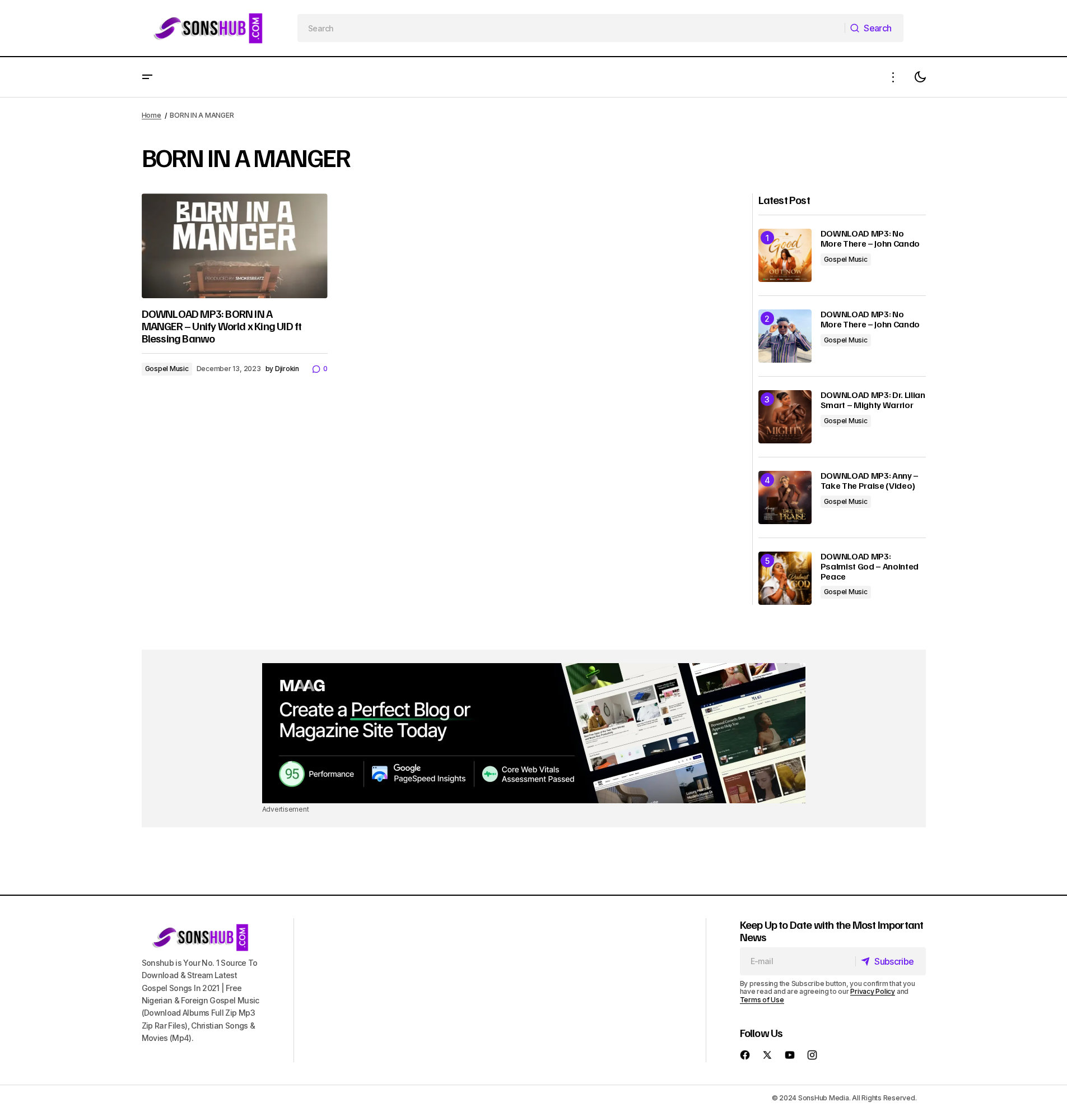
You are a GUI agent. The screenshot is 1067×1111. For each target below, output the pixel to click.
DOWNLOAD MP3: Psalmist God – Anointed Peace (870, 566)
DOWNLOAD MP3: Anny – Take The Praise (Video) (870, 480)
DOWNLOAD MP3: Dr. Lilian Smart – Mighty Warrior (873, 400)
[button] (147, 77)
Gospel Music (167, 368)
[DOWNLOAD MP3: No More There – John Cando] (785, 255)
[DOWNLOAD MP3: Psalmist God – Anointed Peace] (785, 578)
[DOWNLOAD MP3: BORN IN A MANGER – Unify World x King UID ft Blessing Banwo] (235, 245)
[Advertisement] (533, 733)
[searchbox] (571, 28)
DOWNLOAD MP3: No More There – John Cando (870, 238)
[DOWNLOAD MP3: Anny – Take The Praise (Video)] (785, 497)
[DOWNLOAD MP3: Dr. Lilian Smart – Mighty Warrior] (785, 416)
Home (151, 115)
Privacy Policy (872, 991)
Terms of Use (762, 1000)
